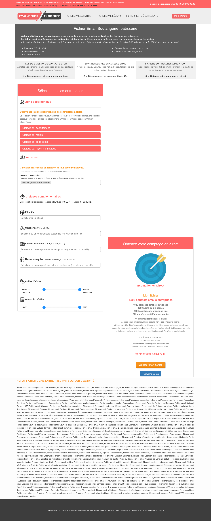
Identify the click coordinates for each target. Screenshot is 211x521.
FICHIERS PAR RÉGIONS (109, 15)
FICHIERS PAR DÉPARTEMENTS (142, 15)
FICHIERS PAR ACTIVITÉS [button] (78, 15)
